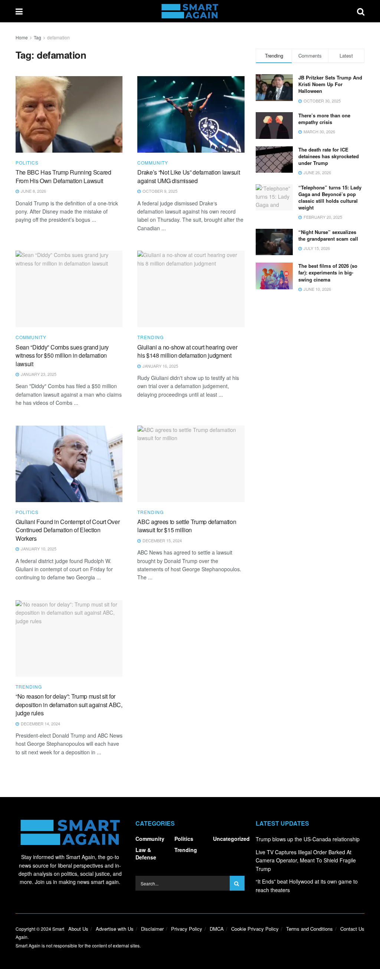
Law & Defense (145, 853)
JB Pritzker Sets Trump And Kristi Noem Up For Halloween (330, 84)
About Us (78, 928)
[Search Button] (360, 11)
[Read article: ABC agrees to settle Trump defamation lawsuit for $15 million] (190, 464)
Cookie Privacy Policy (255, 928)
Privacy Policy (186, 928)
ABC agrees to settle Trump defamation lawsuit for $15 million (186, 525)
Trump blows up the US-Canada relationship (308, 839)
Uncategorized (231, 838)
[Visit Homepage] (189, 11)
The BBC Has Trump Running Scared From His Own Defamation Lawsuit (63, 176)
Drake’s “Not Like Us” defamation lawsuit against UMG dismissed (188, 176)
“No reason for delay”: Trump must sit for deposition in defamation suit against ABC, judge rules (69, 704)
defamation (58, 37)
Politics (27, 162)
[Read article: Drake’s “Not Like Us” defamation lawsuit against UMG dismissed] (190, 114)
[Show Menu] (19, 11)
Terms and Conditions (309, 928)
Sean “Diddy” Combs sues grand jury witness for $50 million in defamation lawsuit (62, 355)
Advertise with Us (115, 928)
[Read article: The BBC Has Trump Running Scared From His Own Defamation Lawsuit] (69, 114)
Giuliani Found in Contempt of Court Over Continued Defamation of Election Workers (67, 530)
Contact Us (352, 928)
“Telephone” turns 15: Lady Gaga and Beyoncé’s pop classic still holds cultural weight (329, 197)
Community (152, 162)
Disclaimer (152, 928)
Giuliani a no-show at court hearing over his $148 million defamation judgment (187, 351)
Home (22, 37)
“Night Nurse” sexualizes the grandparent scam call (328, 235)
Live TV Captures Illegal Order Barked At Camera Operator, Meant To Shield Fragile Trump (306, 860)
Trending (150, 337)
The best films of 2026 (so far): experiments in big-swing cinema (327, 272)
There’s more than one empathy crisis (324, 119)
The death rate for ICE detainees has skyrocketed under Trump (328, 156)
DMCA (217, 928)
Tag (37, 37)
